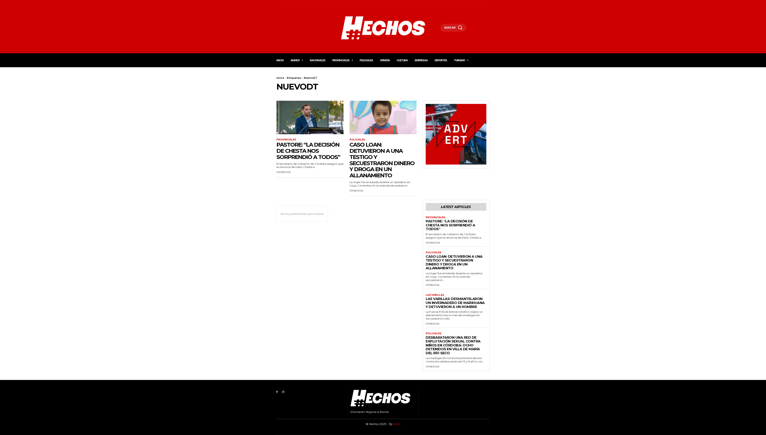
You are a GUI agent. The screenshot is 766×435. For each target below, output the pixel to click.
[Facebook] (277, 392)
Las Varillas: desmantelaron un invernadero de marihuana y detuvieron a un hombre (455, 303)
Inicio (280, 77)
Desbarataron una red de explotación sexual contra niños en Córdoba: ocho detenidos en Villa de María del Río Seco (453, 345)
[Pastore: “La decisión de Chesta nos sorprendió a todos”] (310, 117)
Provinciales (286, 139)
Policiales (357, 139)
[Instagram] (283, 392)
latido (397, 424)
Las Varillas (435, 295)
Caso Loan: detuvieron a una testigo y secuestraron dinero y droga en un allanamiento (382, 160)
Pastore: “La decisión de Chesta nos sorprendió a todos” (308, 150)
